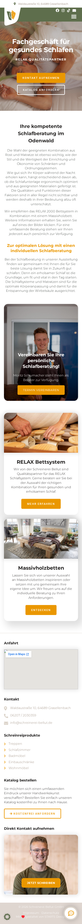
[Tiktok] (68, 10)
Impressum (31, 913)
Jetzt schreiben (41, 883)
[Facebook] (57, 10)
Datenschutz (50, 913)
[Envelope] (74, 10)
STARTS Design (55, 916)
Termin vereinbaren (41, 390)
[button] (74, 16)
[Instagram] (63, 10)
